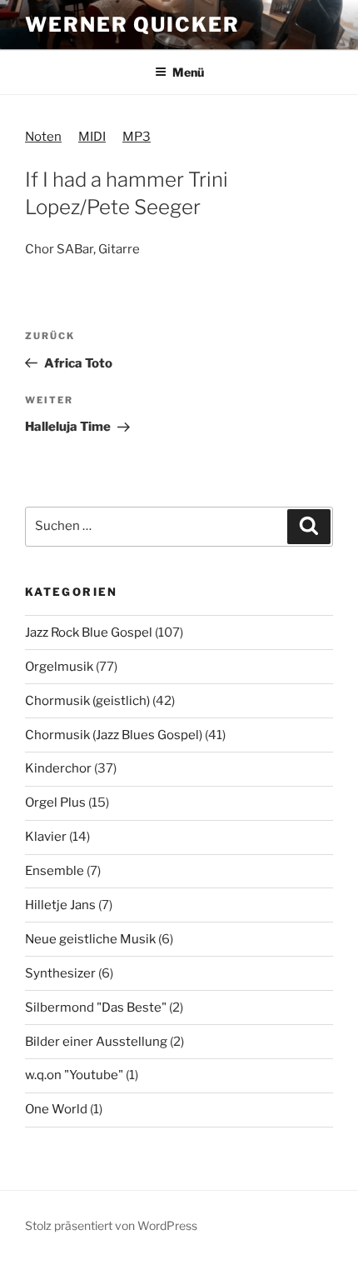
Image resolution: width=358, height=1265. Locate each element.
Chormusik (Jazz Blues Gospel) (113, 735)
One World (56, 1109)
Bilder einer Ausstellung (96, 1041)
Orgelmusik (59, 666)
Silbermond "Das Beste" (96, 1007)
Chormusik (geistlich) (87, 700)
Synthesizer (60, 973)
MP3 (136, 136)
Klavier (46, 836)
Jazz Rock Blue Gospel (88, 632)
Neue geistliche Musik (90, 939)
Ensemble (54, 870)
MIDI (92, 136)
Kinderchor (58, 768)
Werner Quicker (132, 24)
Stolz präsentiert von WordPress (111, 1225)
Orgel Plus (55, 802)
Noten (43, 136)
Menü (188, 72)
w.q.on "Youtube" (74, 1075)
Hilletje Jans (60, 905)
